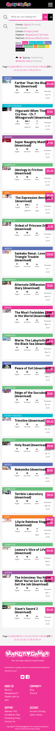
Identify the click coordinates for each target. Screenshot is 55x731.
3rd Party (43, 34)
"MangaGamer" (27, 656)
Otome (41, 46)
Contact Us (10, 721)
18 (41, 66)
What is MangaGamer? (11, 691)
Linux (46, 38)
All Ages (28, 31)
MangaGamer (18, 4)
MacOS (39, 38)
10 (20, 66)
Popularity (37, 61)
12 (25, 66)
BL (47, 46)
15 (33, 66)
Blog (32, 689)
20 (46, 66)
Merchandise (21, 28)
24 (18, 70)
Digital (27, 24)
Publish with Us (12, 696)
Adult (36, 31)
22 (51, 66)
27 (27, 70)
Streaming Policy (13, 718)
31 (40, 70)
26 (24, 70)
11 (23, 66)
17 (38, 66)
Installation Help (12, 714)
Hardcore (20, 49)
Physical (35, 24)
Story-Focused (36, 43)
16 (36, 66)
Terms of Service (21, 728)
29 (33, 70)
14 (30, 66)
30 (37, 70)
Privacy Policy (35, 728)
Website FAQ (11, 711)
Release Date (24, 61)
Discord (33, 693)
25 (21, 70)
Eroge (25, 43)
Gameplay (27, 46)
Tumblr (33, 676)
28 (30, 70)
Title (33, 57)
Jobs (7, 700)
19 (43, 66)
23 (15, 70)
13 (28, 66)
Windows (29, 38)
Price (39, 57)
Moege (47, 43)
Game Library (36, 714)
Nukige (19, 46)
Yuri (35, 46)
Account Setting (37, 711)
